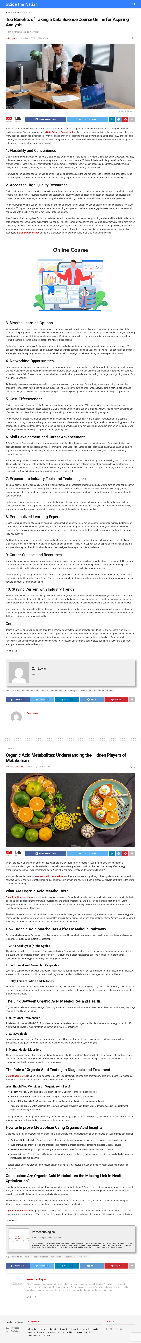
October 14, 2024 (28, 38)
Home (8, 13)
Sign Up (47, 1335)
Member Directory (36, 1332)
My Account (53, 1332)
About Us (32, 1329)
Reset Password (83, 1332)
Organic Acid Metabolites (76, 1257)
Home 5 (85, 1329)
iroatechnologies (15, 767)
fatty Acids (17, 1257)
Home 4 (74, 1329)
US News (16, 13)
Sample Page (34, 1335)
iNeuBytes (73, 691)
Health (15, 748)
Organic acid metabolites (19, 897)
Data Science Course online (60, 132)
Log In (95, 1329)
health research (41, 1257)
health (28, 1257)
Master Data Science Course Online (97, 691)
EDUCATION (25, 13)
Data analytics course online (25, 691)
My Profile (67, 1332)
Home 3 (63, 1329)
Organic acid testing (16, 1076)
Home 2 (52, 1329)
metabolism (56, 1257)
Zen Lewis (12, 38)
